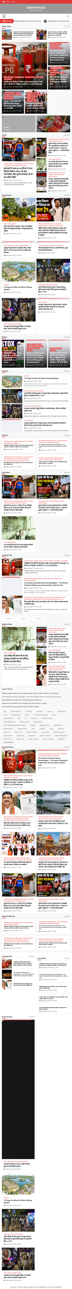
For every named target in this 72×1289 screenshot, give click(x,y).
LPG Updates (7, 79)
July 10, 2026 (18, 255)
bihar (5, 711)
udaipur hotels (45, 732)
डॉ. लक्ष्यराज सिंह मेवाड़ (8, 742)
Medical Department (44, 224)
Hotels (41, 346)
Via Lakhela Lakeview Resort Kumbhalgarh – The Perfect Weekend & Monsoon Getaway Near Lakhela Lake (59, 55)
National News (54, 72)
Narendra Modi (38, 722)
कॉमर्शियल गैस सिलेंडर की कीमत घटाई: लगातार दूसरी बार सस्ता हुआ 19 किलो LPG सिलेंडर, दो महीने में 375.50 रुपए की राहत (23, 82)
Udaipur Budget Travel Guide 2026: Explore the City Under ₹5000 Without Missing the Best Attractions (35, 357)
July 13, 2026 (18, 233)
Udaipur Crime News (31, 732)
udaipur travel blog (33, 739)
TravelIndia (42, 729)
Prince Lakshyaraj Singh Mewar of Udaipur (15, 725)
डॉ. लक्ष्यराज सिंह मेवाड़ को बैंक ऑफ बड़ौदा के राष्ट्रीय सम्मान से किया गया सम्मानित (35, 105)
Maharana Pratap (24, 722)
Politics (52, 74)
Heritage (34, 346)
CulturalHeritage (16, 715)
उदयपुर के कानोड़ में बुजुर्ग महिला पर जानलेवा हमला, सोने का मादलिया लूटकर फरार (17, 327)
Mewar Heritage (32, 95)
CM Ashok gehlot (61, 711)
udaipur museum (8, 735)
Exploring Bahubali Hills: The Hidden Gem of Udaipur (53, 21)
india (19, 718)
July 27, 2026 (64, 62)
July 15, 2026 (18, 180)
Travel (37, 348)
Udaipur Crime (18, 732)
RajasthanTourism (8, 729)
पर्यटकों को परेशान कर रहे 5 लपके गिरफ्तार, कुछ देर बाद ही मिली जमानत (53, 248)
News (62, 72)
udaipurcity (61, 729)
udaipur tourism (8, 739)
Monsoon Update (9, 92)
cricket (5, 715)
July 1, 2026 (18, 365)
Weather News (8, 99)
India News (39, 77)
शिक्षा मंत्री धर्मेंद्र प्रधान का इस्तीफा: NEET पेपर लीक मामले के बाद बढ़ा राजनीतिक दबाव (23, 33)
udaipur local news (58, 732)
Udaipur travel (20, 739)
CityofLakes (39, 711)
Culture (34, 344)
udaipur (51, 729)
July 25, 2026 (27, 36)
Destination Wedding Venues (47, 440)
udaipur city (7, 732)
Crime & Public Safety (55, 172)
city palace (50, 711)
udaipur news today (45, 735)
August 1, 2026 (18, 87)
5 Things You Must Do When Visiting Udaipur (18, 288)
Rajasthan (55, 139)
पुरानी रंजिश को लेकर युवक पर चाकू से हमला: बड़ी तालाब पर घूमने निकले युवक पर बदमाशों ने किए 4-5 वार (52, 289)
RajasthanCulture (44, 725)
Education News (28, 457)
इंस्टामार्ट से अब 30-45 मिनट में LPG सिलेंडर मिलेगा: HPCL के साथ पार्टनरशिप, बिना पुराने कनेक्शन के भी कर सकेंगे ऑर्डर (18, 173)
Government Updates (56, 68)
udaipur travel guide (48, 739)
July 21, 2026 (41, 111)
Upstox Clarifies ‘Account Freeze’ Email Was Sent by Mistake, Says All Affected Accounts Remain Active (12, 356)
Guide (29, 346)
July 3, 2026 (52, 312)
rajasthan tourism (22, 729)
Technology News (20, 165)
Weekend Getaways (56, 48)
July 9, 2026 (52, 253)
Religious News (43, 860)
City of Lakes (28, 711)
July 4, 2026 (18, 331)
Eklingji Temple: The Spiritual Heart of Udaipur (16, 21)
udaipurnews (32, 735)
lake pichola (34, 718)
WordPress (58, 1287)
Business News (19, 77)
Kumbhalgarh (54, 46)
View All (66, 135)
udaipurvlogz (61, 739)
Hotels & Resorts (55, 44)
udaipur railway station (61, 735)
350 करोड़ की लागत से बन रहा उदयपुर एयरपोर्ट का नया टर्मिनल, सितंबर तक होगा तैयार (58, 163)
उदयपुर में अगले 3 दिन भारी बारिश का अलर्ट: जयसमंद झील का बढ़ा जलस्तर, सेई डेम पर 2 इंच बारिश (58, 33)
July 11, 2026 (52, 238)
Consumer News (18, 163)
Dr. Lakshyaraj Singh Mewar (40, 715)
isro (26, 718)
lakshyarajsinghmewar (9, 722)
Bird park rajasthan (16, 711)
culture (27, 715)
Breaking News (8, 77)
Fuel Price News (30, 77)
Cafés (29, 344)
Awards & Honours (33, 93)
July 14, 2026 (62, 169)
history (54, 715)
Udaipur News (8, 96)
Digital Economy (28, 163)
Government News (56, 66)
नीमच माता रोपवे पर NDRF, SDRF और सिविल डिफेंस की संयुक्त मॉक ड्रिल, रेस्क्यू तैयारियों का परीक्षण (18, 228)
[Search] (68, 16)
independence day (8, 718)
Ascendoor (42, 1287)
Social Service (31, 99)
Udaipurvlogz (18, 36)
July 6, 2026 (18, 292)
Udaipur (18, 94)
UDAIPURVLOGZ (36, 7)
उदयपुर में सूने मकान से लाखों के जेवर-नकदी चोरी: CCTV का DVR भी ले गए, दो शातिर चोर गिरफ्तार (17, 250)
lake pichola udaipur (47, 718)
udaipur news (20, 735)
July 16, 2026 (52, 870)
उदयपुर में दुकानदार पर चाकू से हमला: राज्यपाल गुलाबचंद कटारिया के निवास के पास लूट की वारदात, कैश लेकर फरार (52, 306)
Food (39, 344)
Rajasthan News (9, 94)
